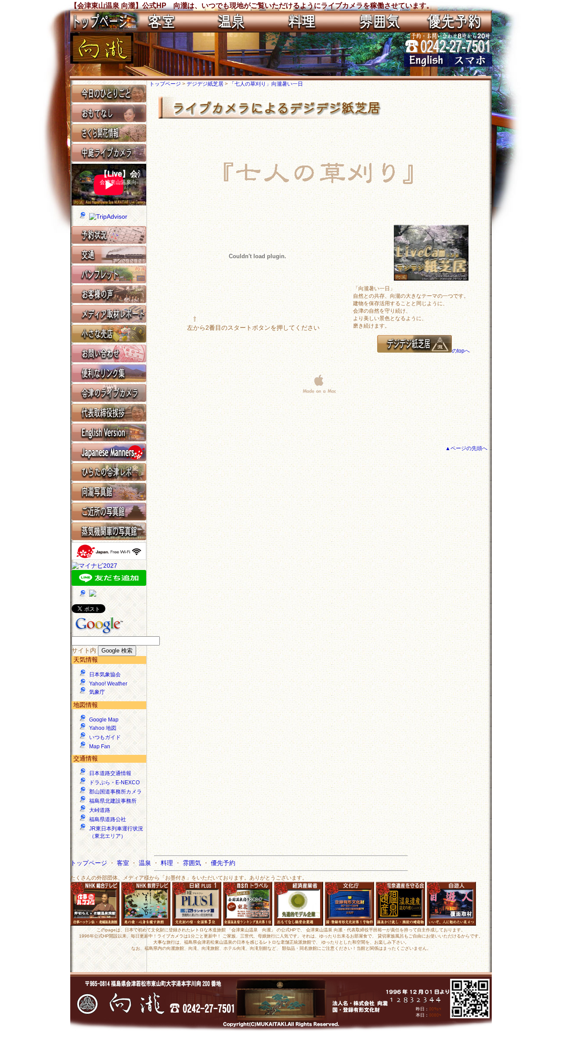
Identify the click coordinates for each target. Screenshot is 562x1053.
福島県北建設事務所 (113, 801)
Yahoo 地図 (102, 728)
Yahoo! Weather (108, 684)
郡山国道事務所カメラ (115, 792)
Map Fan (99, 746)
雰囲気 (193, 862)
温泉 (146, 862)
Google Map (104, 720)
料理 (168, 862)
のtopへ (461, 351)
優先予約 (223, 862)
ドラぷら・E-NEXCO (114, 782)
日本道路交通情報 (110, 773)
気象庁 (97, 692)
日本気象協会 (105, 674)
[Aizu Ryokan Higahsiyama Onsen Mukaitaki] (426, 64)
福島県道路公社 (107, 819)
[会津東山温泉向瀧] (101, 61)
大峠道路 (99, 810)
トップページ (165, 84)
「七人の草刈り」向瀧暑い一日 (266, 84)
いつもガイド (105, 737)
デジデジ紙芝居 (206, 84)
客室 (124, 862)
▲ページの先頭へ (466, 448)
